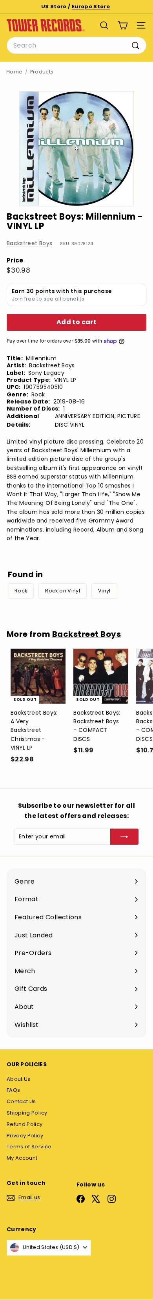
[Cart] (122, 25)
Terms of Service (29, 1146)
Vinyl (104, 590)
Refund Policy (25, 1124)
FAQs (13, 1090)
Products (42, 71)
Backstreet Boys (29, 243)
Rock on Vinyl (62, 590)
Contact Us (21, 1101)
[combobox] (76, 45)
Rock (21, 590)
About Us (19, 1079)
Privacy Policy (25, 1135)
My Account (22, 1158)
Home (14, 71)
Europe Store (91, 6)
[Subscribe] (124, 836)
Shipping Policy (27, 1113)
